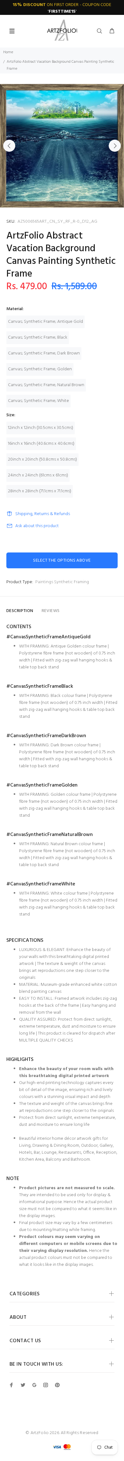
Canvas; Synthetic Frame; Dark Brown (44, 353)
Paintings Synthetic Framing (62, 582)
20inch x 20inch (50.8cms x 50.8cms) (42, 459)
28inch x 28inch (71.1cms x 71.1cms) (39, 491)
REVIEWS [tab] (51, 611)
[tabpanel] (62, 145)
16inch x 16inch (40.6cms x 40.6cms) (41, 443)
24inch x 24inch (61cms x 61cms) (38, 475)
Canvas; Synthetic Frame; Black (37, 337)
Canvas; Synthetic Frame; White (38, 401)
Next (115, 146)
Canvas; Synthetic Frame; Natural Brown (46, 385)
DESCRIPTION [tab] (19, 611)
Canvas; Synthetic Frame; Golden (40, 369)
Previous (9, 146)
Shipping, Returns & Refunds (42, 514)
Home (8, 52)
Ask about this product (37, 526)
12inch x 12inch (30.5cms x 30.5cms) (40, 427)
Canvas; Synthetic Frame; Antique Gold (45, 321)
